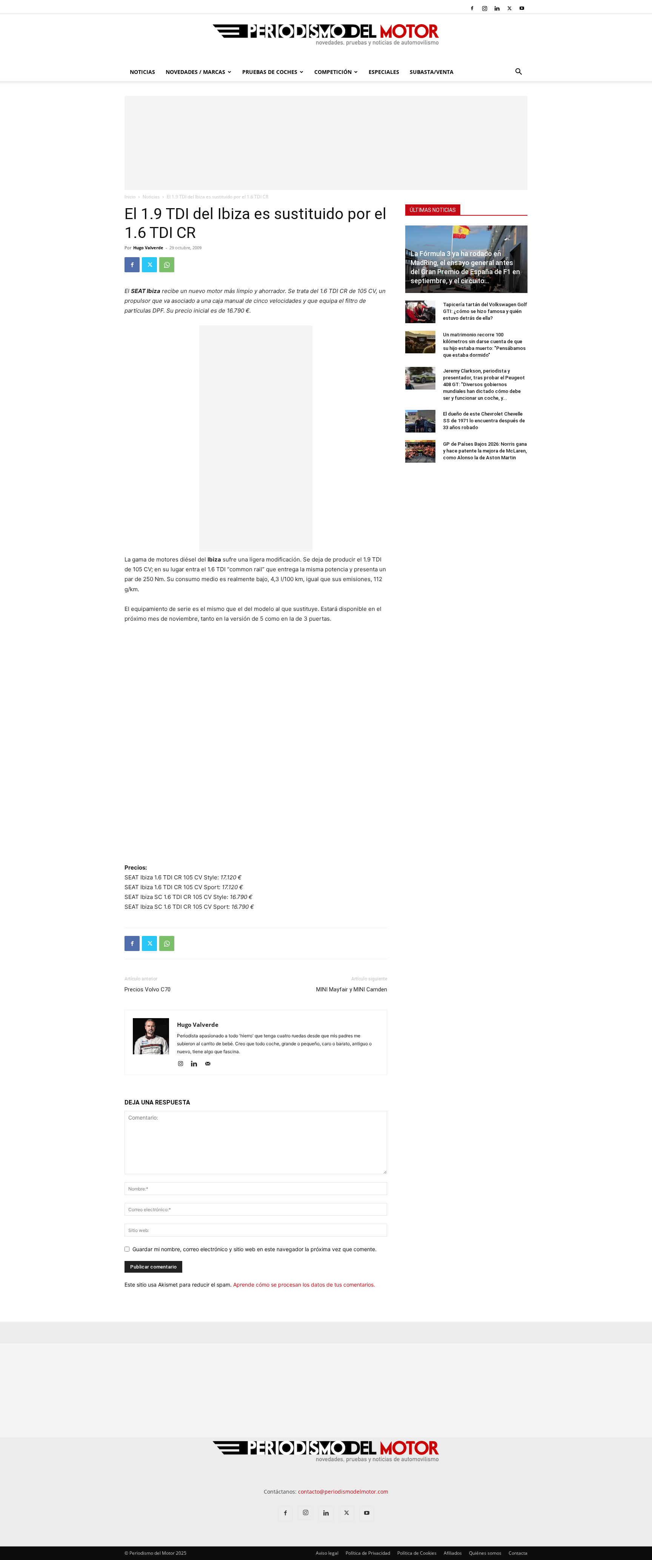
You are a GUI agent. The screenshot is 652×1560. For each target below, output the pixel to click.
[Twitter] (509, 8)
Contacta (518, 1553)
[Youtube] (521, 8)
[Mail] (210, 1064)
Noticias (142, 71)
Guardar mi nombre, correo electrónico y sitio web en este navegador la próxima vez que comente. (254, 1249)
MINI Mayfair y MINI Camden (351, 989)
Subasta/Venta (432, 71)
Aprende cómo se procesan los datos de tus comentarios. (304, 1284)
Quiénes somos (485, 1553)
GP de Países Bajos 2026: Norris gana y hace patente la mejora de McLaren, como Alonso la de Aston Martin (485, 450)
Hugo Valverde (148, 247)
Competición (333, 71)
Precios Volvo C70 (148, 989)
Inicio (130, 196)
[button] (518, 72)
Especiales (384, 71)
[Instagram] (484, 8)
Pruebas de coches (269, 71)
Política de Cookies (417, 1553)
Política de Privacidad (368, 1553)
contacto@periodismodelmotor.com (343, 1491)
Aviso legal (327, 1553)
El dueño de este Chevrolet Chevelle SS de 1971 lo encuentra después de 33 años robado (484, 420)
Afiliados (453, 1553)
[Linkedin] (497, 8)
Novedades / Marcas (195, 71)
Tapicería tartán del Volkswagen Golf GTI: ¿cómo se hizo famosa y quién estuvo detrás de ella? (485, 311)
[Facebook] (472, 8)
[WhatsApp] (166, 264)
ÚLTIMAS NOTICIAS (433, 210)
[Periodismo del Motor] (326, 39)
